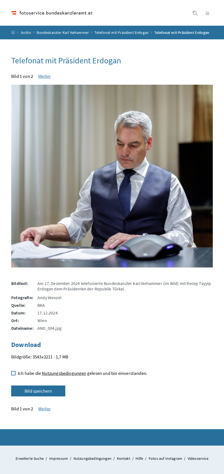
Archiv (26, 32)
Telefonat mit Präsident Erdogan (122, 32)
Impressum (59, 458)
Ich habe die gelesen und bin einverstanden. (82, 373)
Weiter (44, 76)
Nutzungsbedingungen (64, 373)
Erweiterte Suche (30, 458)
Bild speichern (38, 391)
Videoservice (198, 458)
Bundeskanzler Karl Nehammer (63, 32)
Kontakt (124, 458)
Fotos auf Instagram (166, 458)
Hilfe (139, 458)
